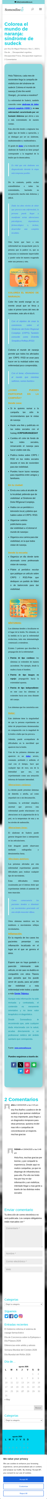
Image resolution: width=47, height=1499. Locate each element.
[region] (23, 1477)
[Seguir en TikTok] (27, 1071)
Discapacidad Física (12, 56)
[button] (40, 10)
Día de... (7, 52)
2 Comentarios (10, 59)
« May (7, 1399)
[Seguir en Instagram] (27, 1064)
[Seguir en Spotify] (33, 1064)
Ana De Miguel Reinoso (17, 49)
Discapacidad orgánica (31, 56)
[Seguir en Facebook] (13, 1064)
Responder (35, 1140)
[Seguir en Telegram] (20, 1071)
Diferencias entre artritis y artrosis (19, 1345)
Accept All (24, 1479)
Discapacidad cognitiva (22, 52)
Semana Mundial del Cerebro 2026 (20, 1350)
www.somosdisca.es (22, 1048)
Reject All (23, 1493)
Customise (23, 1486)
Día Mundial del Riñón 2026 (17, 1354)
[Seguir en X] (20, 1064)
